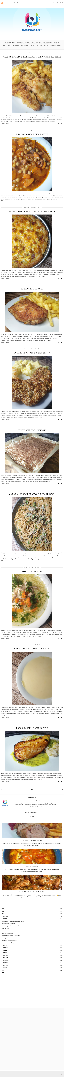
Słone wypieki (7, 45)
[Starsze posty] (62, 789)
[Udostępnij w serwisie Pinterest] (62, 124)
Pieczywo (23, 43)
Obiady (27, 42)
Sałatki (56, 42)
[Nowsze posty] (1, 789)
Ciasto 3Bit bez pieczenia (32, 430)
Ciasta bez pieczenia (45, 43)
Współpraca (48, 47)
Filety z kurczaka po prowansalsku (32, 891)
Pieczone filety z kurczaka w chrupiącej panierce (32, 57)
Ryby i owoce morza (42, 45)
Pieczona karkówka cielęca (32, 840)
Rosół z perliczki (32, 571)
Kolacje (38, 42)
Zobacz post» (5, 123)
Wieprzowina (25, 45)
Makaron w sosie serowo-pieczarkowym (32, 494)
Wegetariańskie (47, 42)
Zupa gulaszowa (32, 866)
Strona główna (10, 42)
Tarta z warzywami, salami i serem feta (32, 211)
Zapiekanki (39, 47)
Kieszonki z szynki (32, 289)
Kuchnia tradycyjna (12, 43)
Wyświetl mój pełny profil (36, 806)
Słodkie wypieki (32, 43)
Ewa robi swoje (36, 801)
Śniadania (20, 42)
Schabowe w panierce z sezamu (32, 353)
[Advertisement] (32, 990)
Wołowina (16, 45)
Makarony (30, 47)
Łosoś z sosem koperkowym (32, 728)
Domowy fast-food (55, 45)
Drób (32, 45)
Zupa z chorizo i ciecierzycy (32, 134)
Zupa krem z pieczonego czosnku (32, 648)
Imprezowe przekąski (18, 47)
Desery (56, 43)
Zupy (32, 42)
